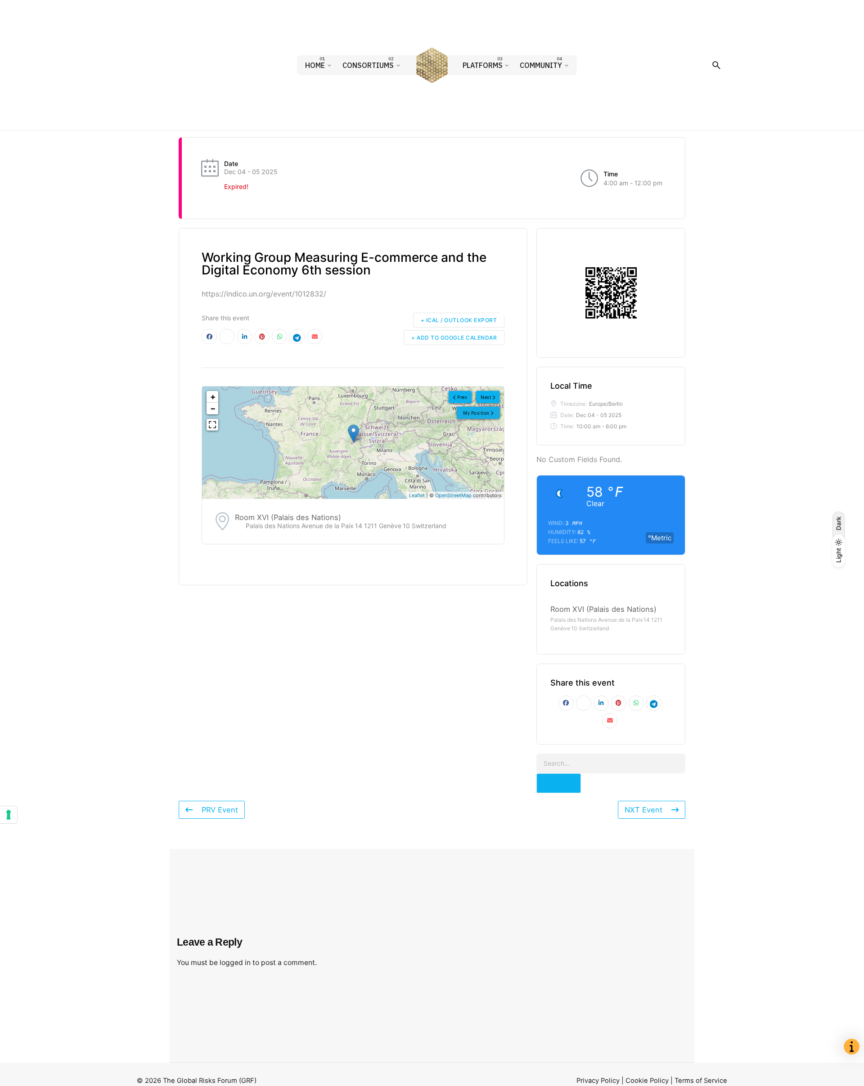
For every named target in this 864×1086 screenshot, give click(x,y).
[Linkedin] (244, 336)
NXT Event (643, 809)
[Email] (314, 336)
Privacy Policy (598, 1081)
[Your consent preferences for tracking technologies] (8, 814)
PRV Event (220, 809)
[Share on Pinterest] (262, 336)
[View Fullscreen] (212, 425)
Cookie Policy (647, 1081)
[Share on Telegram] (297, 336)
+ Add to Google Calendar (454, 337)
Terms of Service (701, 1081)
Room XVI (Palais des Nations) (288, 517)
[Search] (716, 65)
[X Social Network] (226, 336)
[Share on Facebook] (209, 336)
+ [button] (213, 396)
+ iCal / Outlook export (459, 320)
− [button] (213, 408)
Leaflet (417, 495)
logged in (235, 962)
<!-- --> (352, 442)
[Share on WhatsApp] (279, 336)
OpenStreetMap (453, 495)
